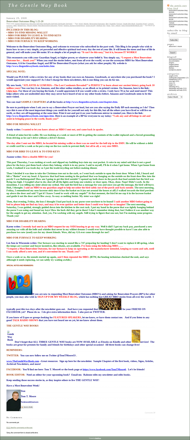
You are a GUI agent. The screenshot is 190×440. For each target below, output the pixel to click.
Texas (108, 26)
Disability (112, 24)
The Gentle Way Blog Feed (177, 7)
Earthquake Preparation (177, 78)
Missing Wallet (32, 26)
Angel (81, 24)
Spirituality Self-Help (50, 24)
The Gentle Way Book (38, 5)
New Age (33, 24)
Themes (171, 68)
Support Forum (174, 66)
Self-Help (39, 24)
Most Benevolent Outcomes (47, 26)
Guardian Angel (141, 24)
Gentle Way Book (129, 24)
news (171, 83)
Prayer (60, 26)
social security (91, 26)
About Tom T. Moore (175, 46)
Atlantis (86, 24)
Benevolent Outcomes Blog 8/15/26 (178, 11)
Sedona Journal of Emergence (74, 26)
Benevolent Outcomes (97, 24)
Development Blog (175, 59)
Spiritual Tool (100, 26)
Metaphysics (24, 24)
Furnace (119, 24)
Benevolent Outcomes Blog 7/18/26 (178, 25)
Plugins (171, 63)
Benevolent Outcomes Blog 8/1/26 (178, 18)
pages (171, 85)
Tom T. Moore (116, 26)
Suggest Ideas (174, 64)
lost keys (9, 26)
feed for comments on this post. (19, 428)
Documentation (174, 61)
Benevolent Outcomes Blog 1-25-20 (24, 21)
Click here (11, 91)
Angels (17, 24)
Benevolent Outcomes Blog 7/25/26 (178, 22)
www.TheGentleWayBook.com (132, 26)
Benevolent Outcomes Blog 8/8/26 (178, 15)
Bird (107, 24)
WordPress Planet (175, 70)
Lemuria (151, 24)
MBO (15, 26)
